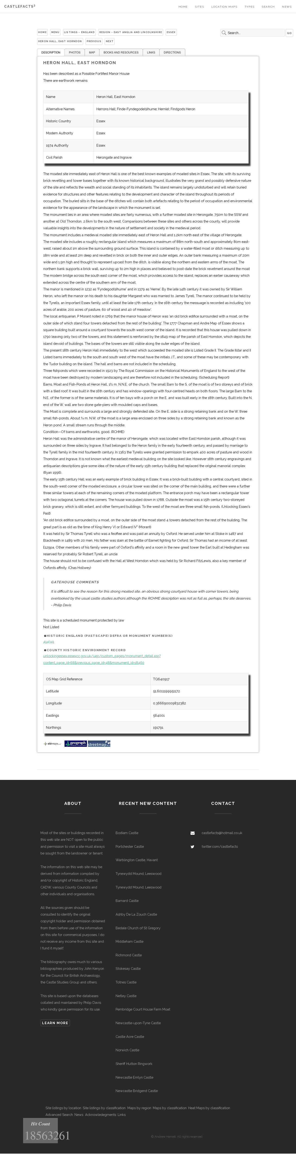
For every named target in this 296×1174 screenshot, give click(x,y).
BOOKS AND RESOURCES (121, 52)
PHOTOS (74, 52)
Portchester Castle (130, 846)
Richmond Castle (129, 955)
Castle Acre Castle (130, 1037)
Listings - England (79, 32)
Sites (199, 6)
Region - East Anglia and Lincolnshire (130, 32)
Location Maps (224, 6)
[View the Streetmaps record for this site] (99, 745)
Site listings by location (63, 1108)
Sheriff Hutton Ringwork (134, 1064)
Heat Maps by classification (209, 1108)
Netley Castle (126, 996)
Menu (55, 32)
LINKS (151, 52)
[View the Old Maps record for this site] (53, 745)
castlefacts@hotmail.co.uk (222, 833)
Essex (171, 32)
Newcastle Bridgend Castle (137, 1091)
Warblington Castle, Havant (137, 860)
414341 (48, 642)
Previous (94, 41)
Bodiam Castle (127, 833)
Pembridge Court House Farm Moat (143, 1009)
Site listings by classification (104, 1108)
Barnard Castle (127, 901)
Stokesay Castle (128, 968)
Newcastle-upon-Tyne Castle (138, 1023)
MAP (92, 52)
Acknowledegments (100, 1115)
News (287, 6)
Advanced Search (59, 1115)
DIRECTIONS (172, 52)
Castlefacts (19, 6)
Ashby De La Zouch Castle (136, 914)
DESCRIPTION (50, 52)
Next (110, 41)
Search (268, 6)
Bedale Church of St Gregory (138, 928)
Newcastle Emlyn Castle (134, 1077)
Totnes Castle (126, 982)
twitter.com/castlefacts (220, 846)
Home (183, 6)
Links (122, 1115)
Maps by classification (170, 1108)
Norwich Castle (127, 1050)
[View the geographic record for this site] (76, 745)
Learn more (55, 1023)
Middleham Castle (129, 941)
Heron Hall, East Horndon (60, 41)
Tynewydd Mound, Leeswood (138, 874)
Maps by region (139, 1108)
